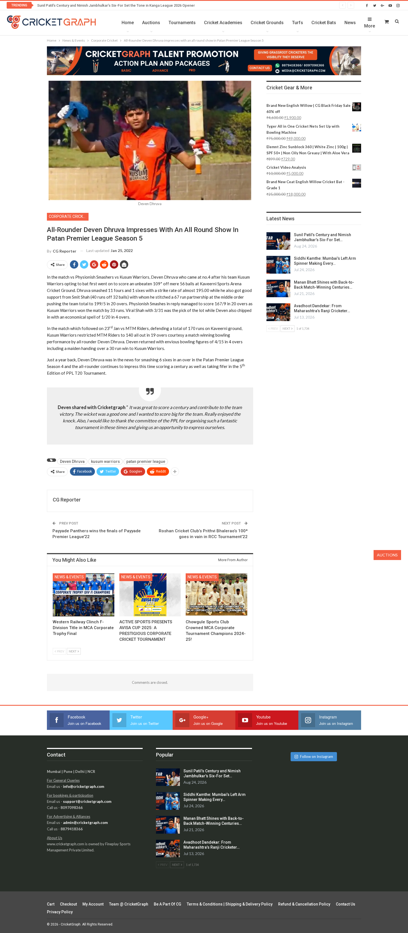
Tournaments (182, 22)
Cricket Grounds (267, 22)
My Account (93, 904)
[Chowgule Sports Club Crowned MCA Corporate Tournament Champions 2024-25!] (216, 594)
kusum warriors (105, 461)
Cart (50, 904)
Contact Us (345, 904)
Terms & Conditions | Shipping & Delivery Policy (230, 904)
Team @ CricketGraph (128, 904)
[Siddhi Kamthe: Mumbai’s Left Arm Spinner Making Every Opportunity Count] (278, 265)
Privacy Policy (60, 912)
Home (128, 22)
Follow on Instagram (316, 756)
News (350, 22)
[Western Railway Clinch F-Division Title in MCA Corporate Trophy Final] (83, 594)
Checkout (68, 904)
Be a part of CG (167, 904)
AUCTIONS (387, 555)
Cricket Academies (223, 22)
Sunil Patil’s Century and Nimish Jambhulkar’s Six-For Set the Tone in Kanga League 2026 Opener (116, 5)
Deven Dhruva (72, 461)
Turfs (297, 22)
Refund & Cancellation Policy (304, 904)
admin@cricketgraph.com (85, 822)
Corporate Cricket (68, 216)
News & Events (69, 577)
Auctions (151, 22)
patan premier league (145, 461)
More (369, 26)
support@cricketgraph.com (87, 801)
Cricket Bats (323, 22)
